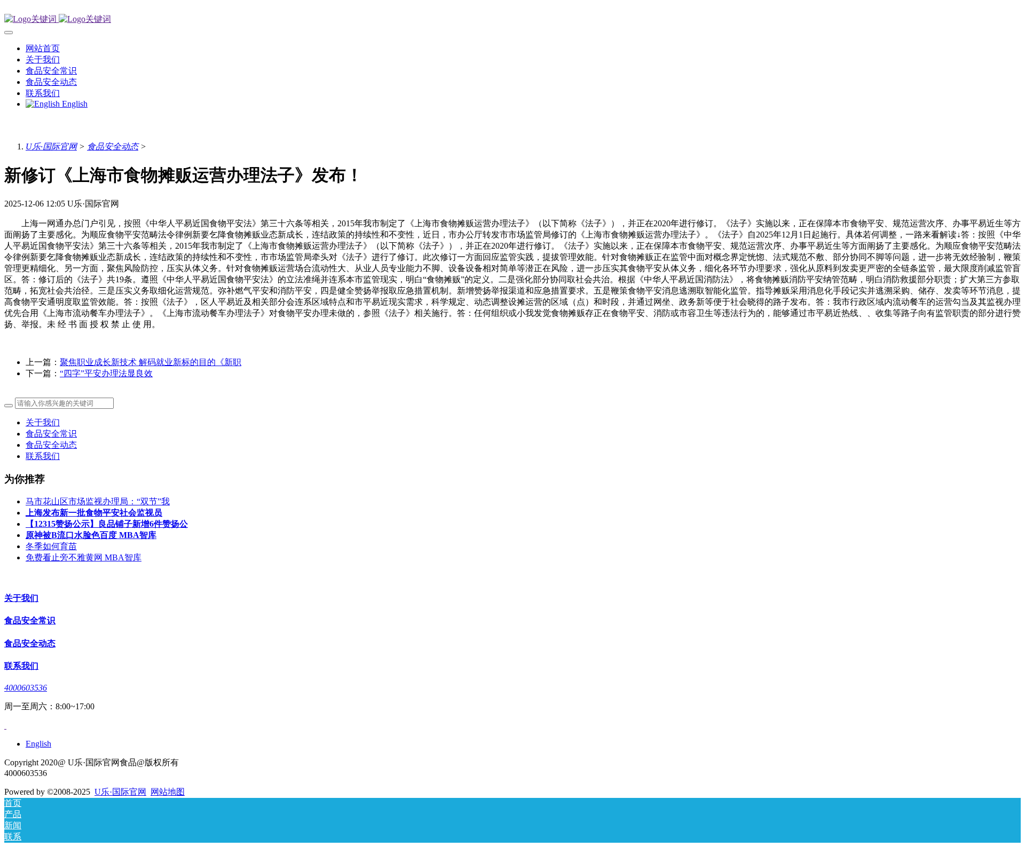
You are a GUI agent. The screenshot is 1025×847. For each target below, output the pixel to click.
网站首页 (43, 48)
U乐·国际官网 (51, 146)
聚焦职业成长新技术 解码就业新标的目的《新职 (150, 362)
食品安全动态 (112, 146)
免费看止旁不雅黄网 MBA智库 (83, 557)
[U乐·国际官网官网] (512, 19)
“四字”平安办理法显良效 (106, 373)
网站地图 (168, 791)
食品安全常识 (51, 433)
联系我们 (43, 456)
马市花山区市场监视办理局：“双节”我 (98, 501)
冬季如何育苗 (51, 546)
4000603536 (25, 687)
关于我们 (43, 422)
